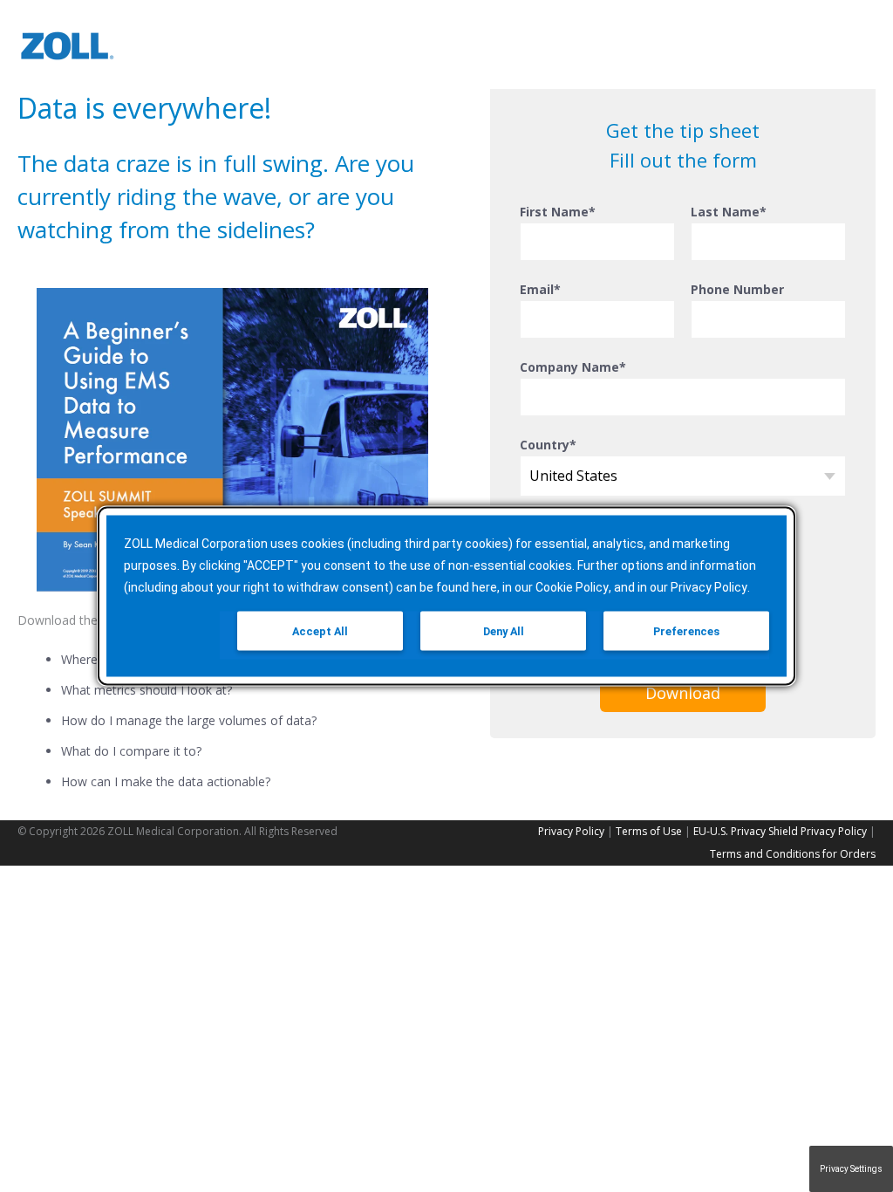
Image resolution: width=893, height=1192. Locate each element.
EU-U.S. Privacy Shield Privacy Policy (780, 831)
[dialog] (446, 596)
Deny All (503, 631)
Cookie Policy (572, 587)
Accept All (320, 631)
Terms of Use (649, 831)
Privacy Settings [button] (851, 1169)
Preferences (686, 631)
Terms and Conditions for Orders (793, 853)
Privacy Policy (571, 831)
